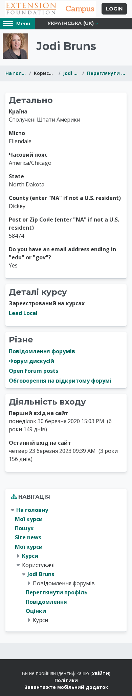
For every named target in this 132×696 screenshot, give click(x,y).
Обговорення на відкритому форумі (60, 380)
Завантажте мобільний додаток (66, 687)
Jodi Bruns (71, 73)
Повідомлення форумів (42, 351)
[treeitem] (66, 565)
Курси (30, 556)
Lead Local (23, 313)
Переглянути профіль (107, 73)
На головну (15, 73)
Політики (66, 680)
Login (114, 9)
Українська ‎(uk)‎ (70, 23)
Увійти (100, 673)
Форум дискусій (31, 361)
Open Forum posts (33, 371)
